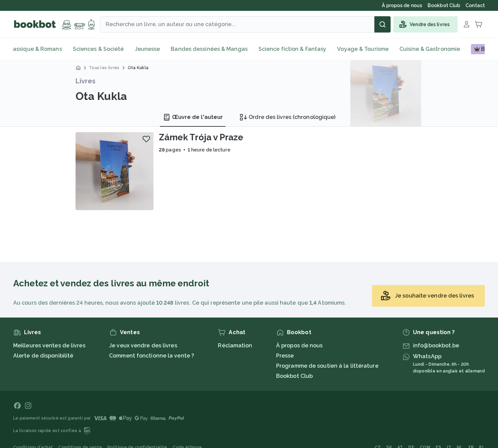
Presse (285, 355)
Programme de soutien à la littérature (327, 366)
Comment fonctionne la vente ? (151, 355)
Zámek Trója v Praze (201, 137)
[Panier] (479, 24)
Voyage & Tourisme (363, 49)
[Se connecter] (466, 24)
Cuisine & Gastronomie (429, 49)
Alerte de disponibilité (43, 355)
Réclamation (235, 345)
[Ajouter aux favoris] (146, 139)
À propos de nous (299, 345)
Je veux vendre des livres (143, 345)
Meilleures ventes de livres (49, 345)
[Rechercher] (382, 24)
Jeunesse (147, 49)
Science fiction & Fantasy (292, 49)
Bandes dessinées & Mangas (209, 49)
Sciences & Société (98, 49)
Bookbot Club (294, 376)
